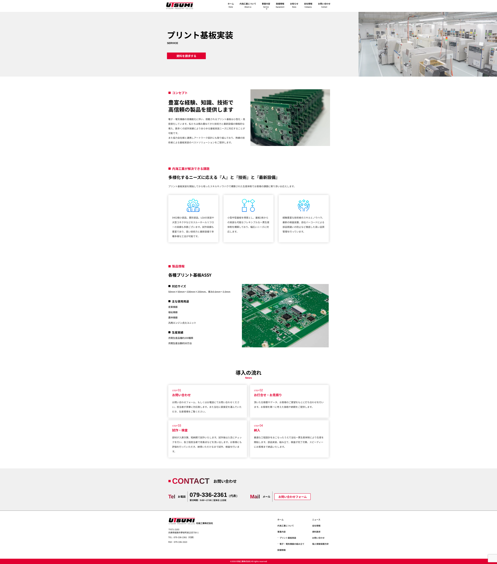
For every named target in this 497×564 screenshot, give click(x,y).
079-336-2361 (214, 494)
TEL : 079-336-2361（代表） (181, 537)
